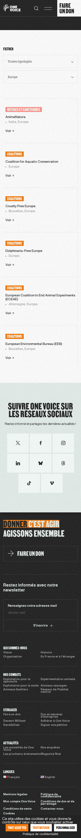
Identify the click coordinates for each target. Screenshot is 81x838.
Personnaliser (65, 827)
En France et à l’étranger (58, 657)
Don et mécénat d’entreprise (51, 715)
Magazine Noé (51, 754)
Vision (7, 652)
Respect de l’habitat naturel (54, 690)
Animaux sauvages (54, 686)
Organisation (12, 657)
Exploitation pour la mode (21, 686)
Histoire (46, 652)
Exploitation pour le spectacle (16, 680)
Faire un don (12, 714)
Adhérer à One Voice (55, 721)
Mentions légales (15, 794)
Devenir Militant (14, 721)
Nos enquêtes (50, 747)
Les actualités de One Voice (18, 748)
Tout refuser (41, 827)
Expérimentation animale (58, 679)
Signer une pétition (54, 725)
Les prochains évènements (21, 754)
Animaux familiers (15, 689)
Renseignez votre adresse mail (32, 605)
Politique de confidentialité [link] (40, 834)
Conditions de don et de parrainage (57, 802)
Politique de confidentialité (51, 795)
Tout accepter (17, 827)
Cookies (9, 813)
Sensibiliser (11, 725)
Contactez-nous (52, 809)
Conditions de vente (17, 809)
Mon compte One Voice (19, 801)
